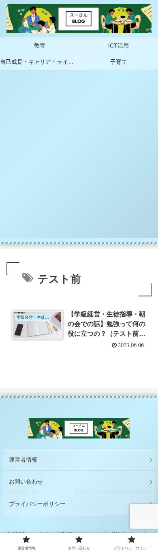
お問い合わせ (26, 481)
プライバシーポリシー (37, 504)
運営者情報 (23, 459)
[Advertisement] (79, 159)
